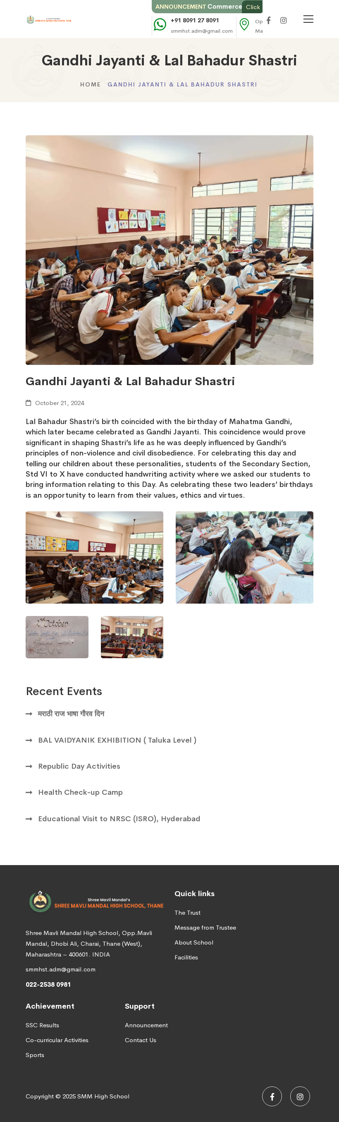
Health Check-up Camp (80, 792)
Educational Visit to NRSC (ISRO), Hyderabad (119, 818)
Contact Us (140, 1040)
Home (90, 84)
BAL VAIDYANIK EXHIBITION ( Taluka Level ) (117, 740)
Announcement (146, 1025)
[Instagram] (283, 20)
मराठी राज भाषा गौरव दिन (71, 713)
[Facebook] (269, 20)
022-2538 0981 (48, 984)
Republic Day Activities (79, 766)
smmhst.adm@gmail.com (60, 969)
